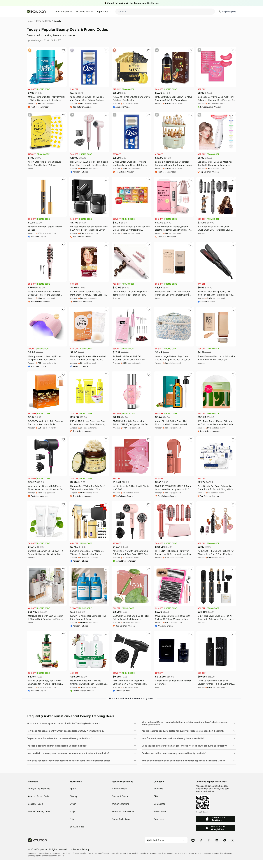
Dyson (73, 804)
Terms (76, 849)
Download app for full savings (211, 781)
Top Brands (102, 11)
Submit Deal (160, 811)
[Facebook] (208, 840)
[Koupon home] (39, 11)
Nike (72, 819)
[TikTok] (200, 840)
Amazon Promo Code (38, 796)
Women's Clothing (120, 804)
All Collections (83, 11)
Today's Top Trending (39, 788)
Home (30, 21)
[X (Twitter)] (232, 840)
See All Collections (121, 819)
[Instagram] (193, 840)
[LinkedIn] (216, 840)
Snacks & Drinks (120, 796)
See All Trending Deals (39, 811)
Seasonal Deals (35, 804)
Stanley (73, 796)
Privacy (85, 849)
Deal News (159, 819)
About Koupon (62, 11)
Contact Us (159, 804)
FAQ (156, 796)
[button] (82, 723)
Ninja (72, 811)
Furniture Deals (119, 788)
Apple (73, 788)
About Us (158, 788)
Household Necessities (123, 811)
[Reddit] (224, 840)
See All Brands (77, 826)
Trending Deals (43, 21)
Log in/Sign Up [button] (229, 11)
